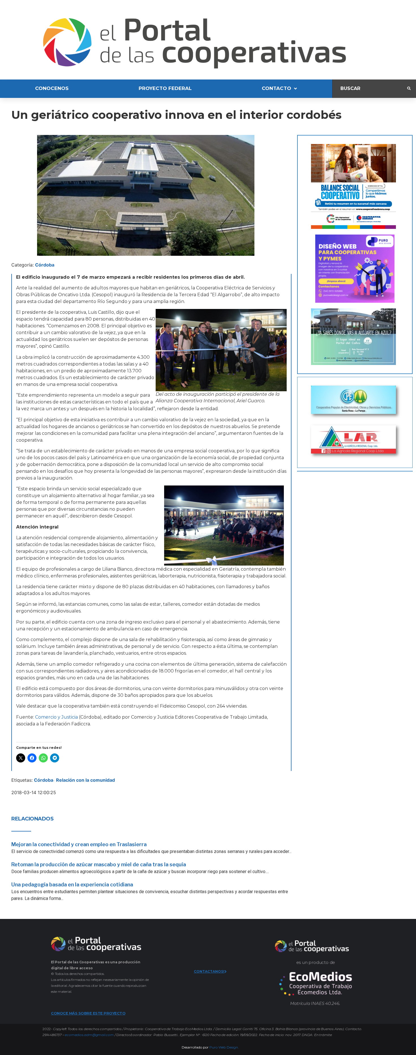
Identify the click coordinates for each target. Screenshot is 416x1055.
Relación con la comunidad (85, 780)
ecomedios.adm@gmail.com (89, 1035)
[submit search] (409, 88)
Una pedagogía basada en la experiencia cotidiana (72, 885)
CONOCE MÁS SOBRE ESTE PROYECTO (88, 1013)
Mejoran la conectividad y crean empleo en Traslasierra (79, 844)
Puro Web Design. (224, 1047)
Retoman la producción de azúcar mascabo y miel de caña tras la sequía (98, 864)
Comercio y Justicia (56, 717)
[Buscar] (370, 88)
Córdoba (44, 265)
